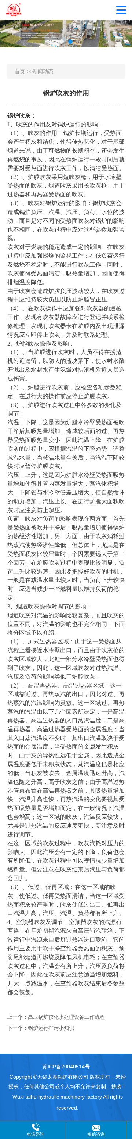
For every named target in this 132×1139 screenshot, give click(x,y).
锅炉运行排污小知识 (51, 1028)
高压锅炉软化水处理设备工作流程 (66, 1017)
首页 (20, 71)
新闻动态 (43, 71)
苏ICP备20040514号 (66, 1067)
